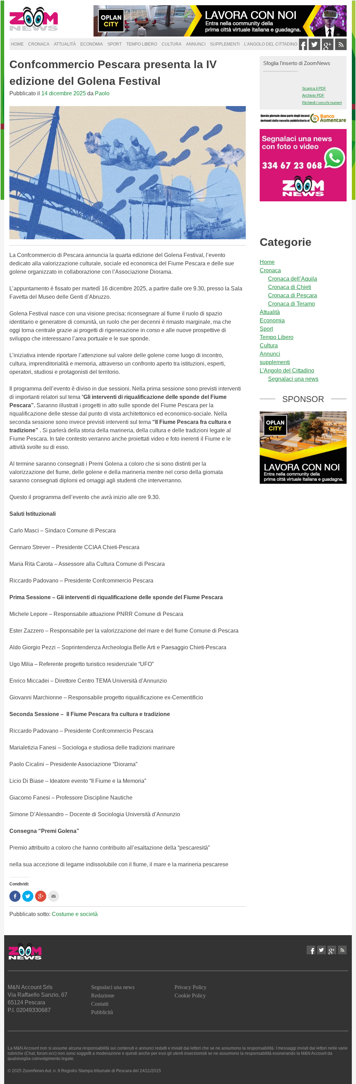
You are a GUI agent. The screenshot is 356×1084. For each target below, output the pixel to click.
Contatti (99, 1004)
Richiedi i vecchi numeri (322, 103)
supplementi (225, 44)
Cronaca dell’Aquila (292, 279)
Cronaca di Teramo (291, 304)
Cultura (171, 44)
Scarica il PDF (314, 88)
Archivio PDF (313, 95)
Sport (114, 44)
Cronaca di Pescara (292, 295)
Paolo (102, 93)
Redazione (102, 995)
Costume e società (75, 914)
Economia (91, 44)
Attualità (65, 44)
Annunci (195, 44)
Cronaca (38, 44)
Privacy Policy (191, 987)
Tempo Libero (141, 44)
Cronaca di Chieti (289, 287)
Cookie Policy (190, 995)
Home (17, 44)
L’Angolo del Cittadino (270, 44)
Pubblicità (102, 1012)
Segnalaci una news (293, 379)
